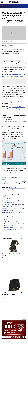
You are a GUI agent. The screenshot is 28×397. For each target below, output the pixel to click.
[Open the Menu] (2, 2)
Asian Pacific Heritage (7, 199)
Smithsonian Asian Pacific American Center (13, 212)
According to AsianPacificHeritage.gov (11, 60)
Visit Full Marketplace (21, 238)
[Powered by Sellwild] (24, 319)
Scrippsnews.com (16, 217)
